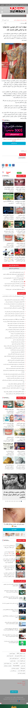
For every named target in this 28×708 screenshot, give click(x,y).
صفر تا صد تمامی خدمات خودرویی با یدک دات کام (10, 604)
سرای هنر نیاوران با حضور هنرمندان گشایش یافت (15, 325)
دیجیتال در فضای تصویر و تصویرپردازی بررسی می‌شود (15, 368)
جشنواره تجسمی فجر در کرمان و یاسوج (17, 366)
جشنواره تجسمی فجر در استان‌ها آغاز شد (17, 350)
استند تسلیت (22, 663)
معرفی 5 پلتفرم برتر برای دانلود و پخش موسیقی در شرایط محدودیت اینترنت (11, 623)
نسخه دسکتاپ (14, 692)
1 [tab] (21, 501)
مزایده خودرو (12, 661)
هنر (14, 20)
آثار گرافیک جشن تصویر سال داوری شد (17, 352)
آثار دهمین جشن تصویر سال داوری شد (17, 342)
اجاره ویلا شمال (10, 656)
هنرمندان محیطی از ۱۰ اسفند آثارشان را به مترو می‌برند (15, 376)
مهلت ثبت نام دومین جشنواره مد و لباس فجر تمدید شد (14, 28)
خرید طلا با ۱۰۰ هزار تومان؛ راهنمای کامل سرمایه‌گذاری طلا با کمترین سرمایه (11, 591)
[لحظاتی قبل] (14, 481)
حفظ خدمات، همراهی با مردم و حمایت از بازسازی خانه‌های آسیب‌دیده (11, 642)
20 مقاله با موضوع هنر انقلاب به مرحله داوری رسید (15, 386)
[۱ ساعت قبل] (22, 586)
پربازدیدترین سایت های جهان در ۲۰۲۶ (17, 281)
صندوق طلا (23, 668)
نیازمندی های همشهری (15, 5)
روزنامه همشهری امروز (23, 5)
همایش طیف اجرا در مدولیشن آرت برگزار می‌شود (16, 323)
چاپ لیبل (23, 666)
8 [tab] (9, 501)
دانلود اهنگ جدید (21, 671)
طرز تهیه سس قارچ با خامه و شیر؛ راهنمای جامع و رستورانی (11, 585)
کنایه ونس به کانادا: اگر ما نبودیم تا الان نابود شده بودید (14, 283)
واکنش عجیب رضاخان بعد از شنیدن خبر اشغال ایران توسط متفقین (14, 495)
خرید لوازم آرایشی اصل (14, 658)
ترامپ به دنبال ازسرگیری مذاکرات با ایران (16, 272)
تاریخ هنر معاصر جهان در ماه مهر (18, 340)
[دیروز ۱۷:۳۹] (22, 611)
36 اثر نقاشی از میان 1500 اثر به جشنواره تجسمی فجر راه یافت (13, 319)
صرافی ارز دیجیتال (7, 666)
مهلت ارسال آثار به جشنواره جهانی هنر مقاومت (16, 327)
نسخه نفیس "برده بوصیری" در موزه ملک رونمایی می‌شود (14, 313)
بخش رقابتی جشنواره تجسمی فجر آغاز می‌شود (16, 331)
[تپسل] (3, 120)
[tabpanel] (14, 487)
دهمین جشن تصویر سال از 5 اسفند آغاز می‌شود (16, 354)
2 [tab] (19, 501)
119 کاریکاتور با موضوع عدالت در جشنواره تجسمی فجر (15, 302)
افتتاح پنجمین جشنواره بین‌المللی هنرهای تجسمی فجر (15, 329)
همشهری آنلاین (17, 9)
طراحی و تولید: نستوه (13, 701)
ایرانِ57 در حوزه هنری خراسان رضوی (18, 344)
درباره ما (23, 681)
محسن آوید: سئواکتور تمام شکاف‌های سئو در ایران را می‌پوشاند (10, 610)
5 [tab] (14, 501)
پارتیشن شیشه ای (15, 668)
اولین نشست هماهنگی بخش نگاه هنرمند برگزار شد (15, 378)
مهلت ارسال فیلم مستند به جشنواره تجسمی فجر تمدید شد (14, 304)
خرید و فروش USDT (21, 653)
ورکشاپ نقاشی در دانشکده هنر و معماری (17, 335)
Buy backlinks (16, 666)
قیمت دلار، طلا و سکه (21, 683)
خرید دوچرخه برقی (7, 663)
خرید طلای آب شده (21, 661)
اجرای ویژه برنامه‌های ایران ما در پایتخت (17, 333)
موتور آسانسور (12, 653)
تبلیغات (23, 685)
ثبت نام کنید (14, 143)
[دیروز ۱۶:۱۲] (22, 643)
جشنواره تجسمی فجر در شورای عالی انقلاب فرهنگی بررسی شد (13, 321)
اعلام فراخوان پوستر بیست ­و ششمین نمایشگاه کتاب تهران (14, 356)
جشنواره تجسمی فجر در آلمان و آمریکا (17, 358)
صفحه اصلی (24, 20)
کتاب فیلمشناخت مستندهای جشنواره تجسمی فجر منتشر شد (13, 364)
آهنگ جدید (15, 663)
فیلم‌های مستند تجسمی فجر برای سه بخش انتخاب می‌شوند (14, 346)
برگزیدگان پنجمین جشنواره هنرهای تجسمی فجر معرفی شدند (13, 374)
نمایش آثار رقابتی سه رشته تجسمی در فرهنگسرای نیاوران (14, 338)
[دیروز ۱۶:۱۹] (22, 624)
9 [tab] (7, 501)
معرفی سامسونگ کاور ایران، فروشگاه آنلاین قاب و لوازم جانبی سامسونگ (10, 597)
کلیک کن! (14, 530)
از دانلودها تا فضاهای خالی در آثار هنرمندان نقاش (16, 360)
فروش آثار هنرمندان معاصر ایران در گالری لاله (16, 362)
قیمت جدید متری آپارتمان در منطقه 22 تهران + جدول (10, 616)
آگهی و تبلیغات (7, 5)
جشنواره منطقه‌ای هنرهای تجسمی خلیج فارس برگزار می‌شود (14, 391)
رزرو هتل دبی (13, 671)
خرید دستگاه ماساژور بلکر (20, 656)
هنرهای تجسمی (22, 157)
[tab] (14, 265)
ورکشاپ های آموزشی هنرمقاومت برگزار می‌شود (16, 384)
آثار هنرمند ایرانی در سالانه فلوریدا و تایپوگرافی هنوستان (14, 348)
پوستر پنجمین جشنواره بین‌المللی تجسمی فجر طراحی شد (14, 311)
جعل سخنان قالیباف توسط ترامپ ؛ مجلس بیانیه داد (15, 289)
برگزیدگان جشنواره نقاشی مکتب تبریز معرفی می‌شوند (15, 393)
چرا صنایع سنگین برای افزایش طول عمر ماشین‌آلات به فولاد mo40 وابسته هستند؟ (11, 629)
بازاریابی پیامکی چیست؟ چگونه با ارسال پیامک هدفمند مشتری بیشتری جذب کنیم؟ (10, 635)
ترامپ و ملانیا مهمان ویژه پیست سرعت (16, 16)
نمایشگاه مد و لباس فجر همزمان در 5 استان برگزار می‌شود (14, 300)
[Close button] (27, 703)
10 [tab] (5, 501)
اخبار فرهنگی (18, 20)
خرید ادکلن (23, 658)
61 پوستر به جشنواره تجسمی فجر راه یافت (17, 306)
